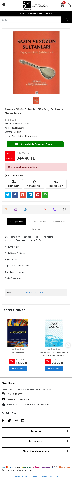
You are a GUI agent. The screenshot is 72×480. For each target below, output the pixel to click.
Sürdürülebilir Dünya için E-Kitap (35, 144)
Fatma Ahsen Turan (35, 292)
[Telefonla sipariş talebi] (55, 209)
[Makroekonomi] (18, 333)
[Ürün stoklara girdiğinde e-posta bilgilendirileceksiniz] (46, 209)
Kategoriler (36, 441)
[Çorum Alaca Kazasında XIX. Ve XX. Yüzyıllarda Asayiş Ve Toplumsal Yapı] (54, 333)
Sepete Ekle (19, 368)
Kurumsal (36, 431)
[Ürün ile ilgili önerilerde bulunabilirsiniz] (65, 209)
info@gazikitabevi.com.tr (18, 399)
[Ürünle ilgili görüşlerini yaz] (26, 209)
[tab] (16, 221)
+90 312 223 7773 (15, 394)
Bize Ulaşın (8, 383)
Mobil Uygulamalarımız (36, 451)
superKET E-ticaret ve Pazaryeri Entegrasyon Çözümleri (36, 476)
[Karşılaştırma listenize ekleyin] (36, 209)
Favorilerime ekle (15, 175)
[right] (68, 345)
